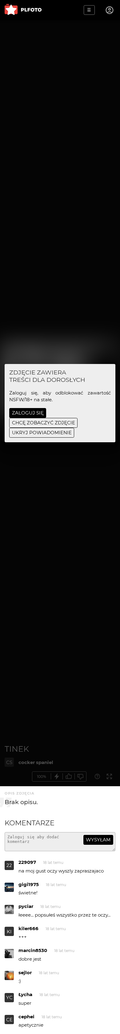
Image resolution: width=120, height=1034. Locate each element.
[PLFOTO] (23, 10)
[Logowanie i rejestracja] (110, 10)
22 (9, 865)
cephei (26, 1017)
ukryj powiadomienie (42, 432)
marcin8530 (32, 950)
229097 (27, 862)
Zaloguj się (28, 413)
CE (9, 1020)
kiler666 (28, 928)
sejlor (25, 972)
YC (9, 997)
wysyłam (98, 840)
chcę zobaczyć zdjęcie (43, 423)
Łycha (25, 994)
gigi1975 (28, 884)
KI (9, 931)
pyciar (25, 906)
